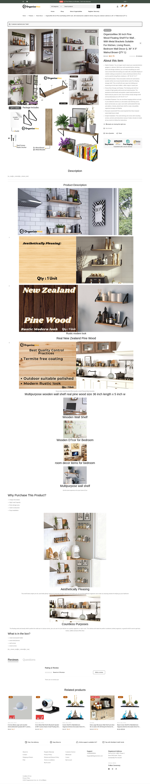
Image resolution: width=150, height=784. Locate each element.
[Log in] (117, 6)
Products (31, 15)
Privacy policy (26, 778)
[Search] (98, 6)
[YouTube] (109, 769)
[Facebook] (116, 769)
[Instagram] (112, 769)
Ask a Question (110, 133)
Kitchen (92, 722)
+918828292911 (91, 753)
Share (120, 133)
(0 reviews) (139, 56)
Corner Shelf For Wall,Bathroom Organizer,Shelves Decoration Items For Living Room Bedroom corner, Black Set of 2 (74, 726)
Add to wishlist (140, 43)
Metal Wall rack (12, 722)
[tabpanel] (75, 674)
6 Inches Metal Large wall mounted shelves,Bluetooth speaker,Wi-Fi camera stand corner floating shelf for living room (19, 726)
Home (24, 15)
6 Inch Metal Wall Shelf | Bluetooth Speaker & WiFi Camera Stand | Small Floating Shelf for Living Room (47, 726)
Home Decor (39, 15)
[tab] (13, 660)
